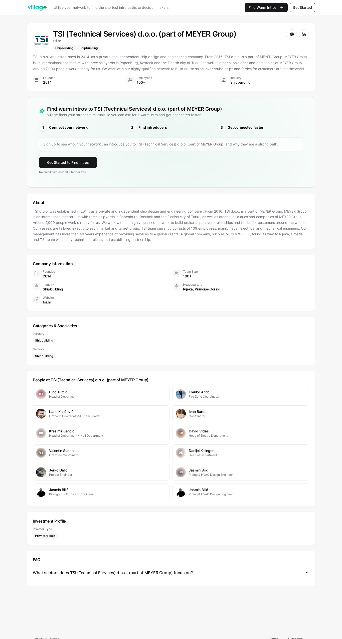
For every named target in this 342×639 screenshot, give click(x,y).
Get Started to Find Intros (68, 162)
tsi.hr (47, 302)
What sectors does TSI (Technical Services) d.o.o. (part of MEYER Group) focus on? (113, 572)
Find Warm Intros (263, 7)
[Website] (292, 34)
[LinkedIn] (304, 34)
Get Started (302, 7)
